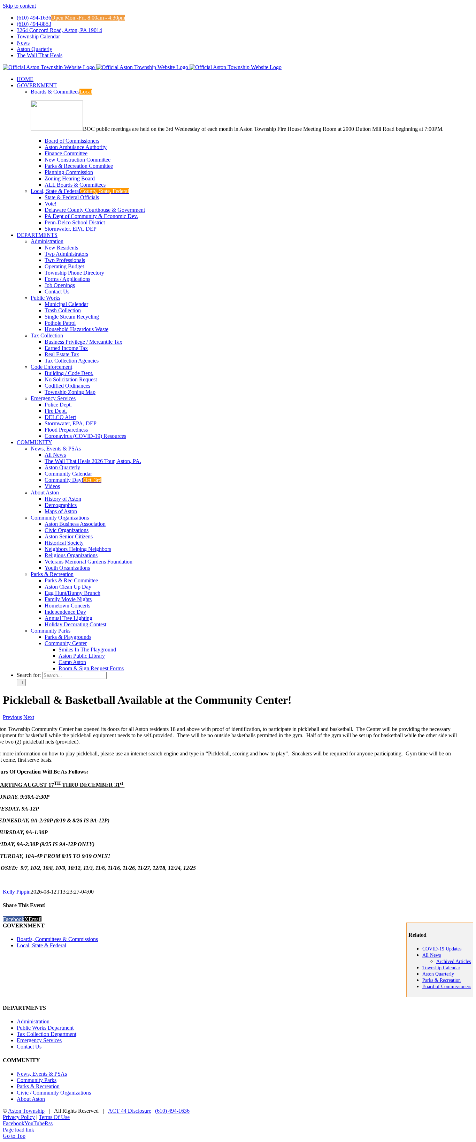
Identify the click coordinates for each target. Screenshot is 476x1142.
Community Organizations (60, 518)
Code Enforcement (51, 367)
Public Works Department (45, 1028)
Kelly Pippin (17, 892)
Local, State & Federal (80, 191)
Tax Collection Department (46, 1034)
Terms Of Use (54, 1117)
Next (28, 717)
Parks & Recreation (52, 574)
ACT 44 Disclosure (129, 1111)
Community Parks (50, 631)
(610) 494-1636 (172, 1111)
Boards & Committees (61, 92)
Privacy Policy (19, 1117)
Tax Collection (47, 335)
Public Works (45, 298)
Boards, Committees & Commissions (57, 939)
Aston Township (26, 1111)
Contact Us (29, 1047)
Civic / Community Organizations (54, 1093)
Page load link (18, 1130)
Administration (47, 241)
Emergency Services (53, 398)
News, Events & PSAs (56, 448)
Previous (12, 717)
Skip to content (19, 6)
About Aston (45, 492)
